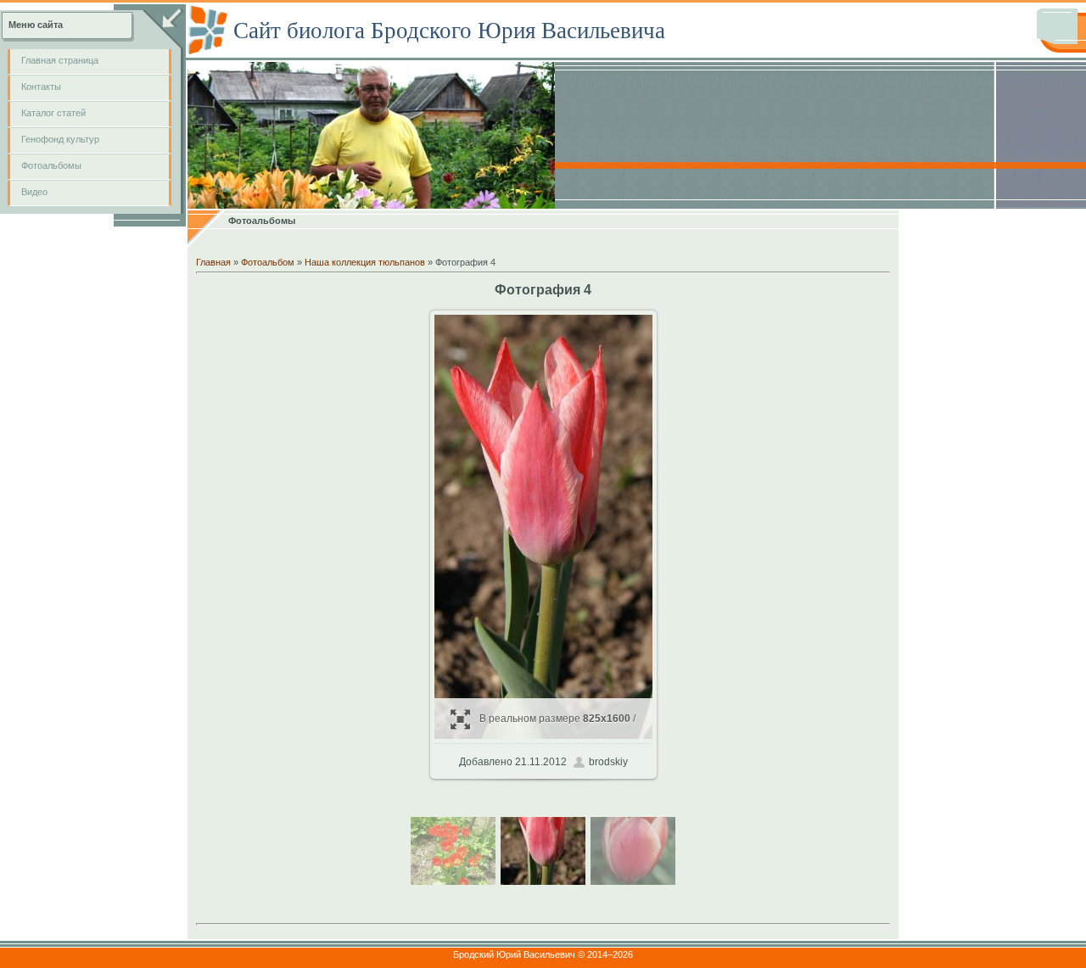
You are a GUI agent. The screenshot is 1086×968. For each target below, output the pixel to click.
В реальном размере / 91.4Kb (557, 726)
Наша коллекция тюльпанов (365, 262)
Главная (213, 262)
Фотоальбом (267, 262)
